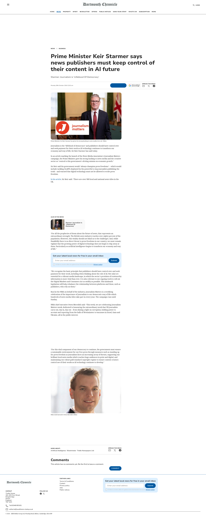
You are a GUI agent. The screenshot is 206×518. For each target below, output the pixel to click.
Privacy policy (64, 486)
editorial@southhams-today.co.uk (21, 509)
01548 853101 (17, 505)
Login (198, 5)
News (53, 48)
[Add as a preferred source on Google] (134, 85)
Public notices (65, 490)
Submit (114, 260)
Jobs (61, 488)
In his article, (56, 179)
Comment (115, 468)
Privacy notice (98, 264)
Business (62, 48)
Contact (62, 483)
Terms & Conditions (67, 481)
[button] (8, 4)
